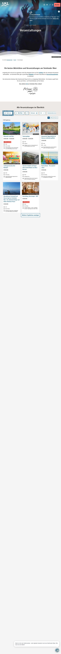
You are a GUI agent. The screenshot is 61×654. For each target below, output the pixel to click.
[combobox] (27, 113)
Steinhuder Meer (9, 59)
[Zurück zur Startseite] (5, 5)
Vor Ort (15, 59)
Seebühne (41, 72)
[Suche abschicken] (27, 113)
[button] (19, 113)
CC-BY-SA (18, 163)
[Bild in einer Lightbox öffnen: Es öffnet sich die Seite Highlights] (31, 91)
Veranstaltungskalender (52, 74)
